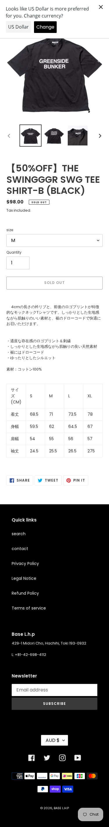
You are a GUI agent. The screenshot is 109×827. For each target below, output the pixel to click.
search (19, 534)
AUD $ (53, 740)
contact (20, 549)
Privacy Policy (25, 563)
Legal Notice (24, 578)
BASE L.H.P (61, 808)
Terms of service (29, 608)
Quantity (14, 252)
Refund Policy (25, 593)
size (9, 229)
